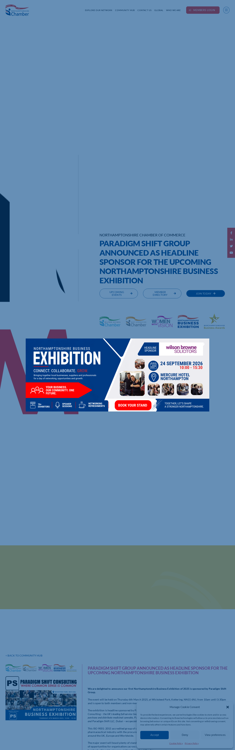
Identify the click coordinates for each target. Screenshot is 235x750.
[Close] (203, 344)
